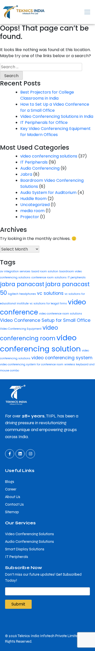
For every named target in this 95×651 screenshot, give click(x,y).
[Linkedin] (20, 453)
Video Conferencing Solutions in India (56, 116)
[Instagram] (30, 453)
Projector (29, 217)
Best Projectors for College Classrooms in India (47, 95)
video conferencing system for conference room (31, 364)
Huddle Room (33, 198)
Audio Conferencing (40, 168)
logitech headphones (22, 294)
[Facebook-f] (9, 453)
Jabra (26, 174)
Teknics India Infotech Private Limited (48, 636)
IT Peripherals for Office (44, 122)
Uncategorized (35, 205)
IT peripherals (77, 277)
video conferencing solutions (48, 156)
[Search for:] (41, 67)
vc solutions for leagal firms (48, 303)
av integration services (15, 271)
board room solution (44, 271)
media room (32, 211)
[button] (71, 12)
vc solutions (50, 293)
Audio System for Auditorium (48, 192)
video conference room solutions (60, 314)
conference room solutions (49, 277)
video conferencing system (61, 357)
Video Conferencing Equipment (21, 329)
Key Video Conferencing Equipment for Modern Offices (55, 132)
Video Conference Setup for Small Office (45, 320)
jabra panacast (22, 284)
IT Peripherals (34, 162)
